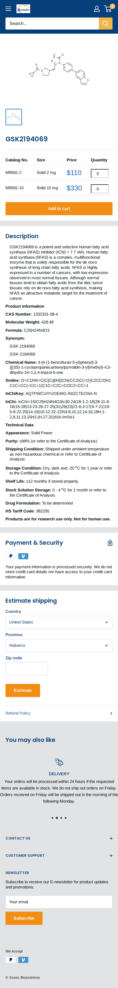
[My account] (97, 9)
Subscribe (24, 918)
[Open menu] (8, 9)
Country (13, 611)
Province (14, 634)
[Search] (106, 24)
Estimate (23, 690)
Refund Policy (17, 713)
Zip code (13, 657)
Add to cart (59, 208)
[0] (108, 8)
